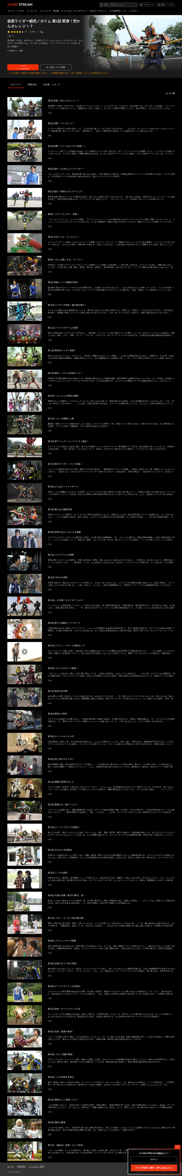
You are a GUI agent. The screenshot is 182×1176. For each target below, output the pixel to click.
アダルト (134, 11)
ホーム (10, 1166)
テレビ (11, 11)
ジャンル (43, 11)
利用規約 (21, 1166)
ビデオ (21, 11)
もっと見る (12, 46)
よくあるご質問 (36, 1166)
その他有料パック (117, 11)
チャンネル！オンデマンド (74, 11)
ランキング (32, 11)
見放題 (56, 11)
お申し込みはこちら (154, 1168)
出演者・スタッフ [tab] (52, 84)
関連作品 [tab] (32, 84)
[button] (23, 67)
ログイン (154, 1160)
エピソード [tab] (16, 84)
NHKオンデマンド (98, 11)
